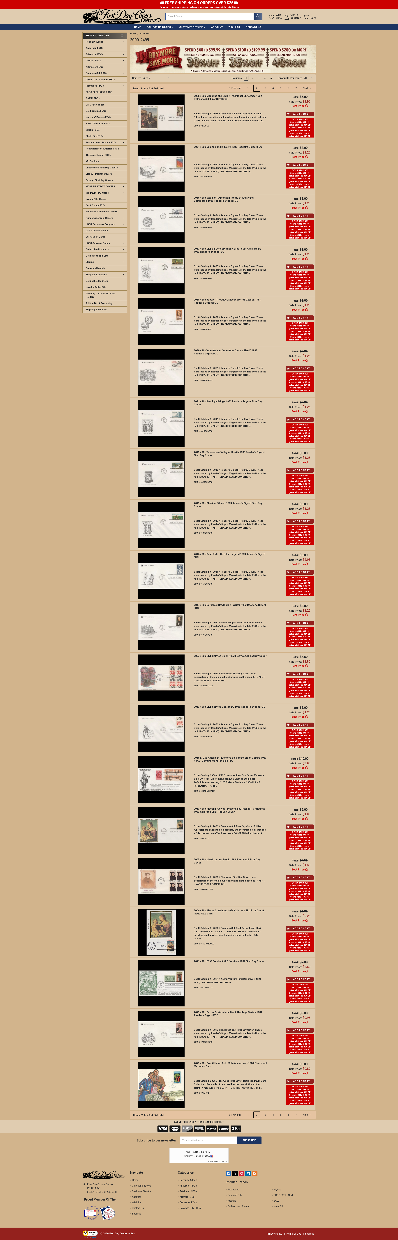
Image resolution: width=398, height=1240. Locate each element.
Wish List (234, 27)
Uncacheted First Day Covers (102, 167)
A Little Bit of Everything (99, 303)
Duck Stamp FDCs (95, 205)
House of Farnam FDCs (98, 117)
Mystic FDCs (93, 130)
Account (217, 27)
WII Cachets (92, 161)
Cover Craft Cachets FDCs (100, 79)
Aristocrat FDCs (94, 54)
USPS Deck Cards (95, 236)
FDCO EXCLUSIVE (284, 1195)
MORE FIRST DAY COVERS (100, 186)
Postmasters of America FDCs (102, 148)
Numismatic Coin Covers (99, 218)
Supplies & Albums (96, 274)
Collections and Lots (97, 255)
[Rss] (254, 1173)
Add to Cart (301, 114)
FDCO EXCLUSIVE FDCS (99, 92)
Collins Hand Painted (239, 1206)
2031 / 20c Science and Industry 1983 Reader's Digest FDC (228, 146)
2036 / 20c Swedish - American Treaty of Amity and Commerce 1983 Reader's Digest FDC (224, 199)
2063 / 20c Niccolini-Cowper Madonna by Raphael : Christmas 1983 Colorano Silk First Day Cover (229, 810)
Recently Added (94, 41)
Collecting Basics (159, 27)
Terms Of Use (293, 1233)
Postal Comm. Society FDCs (101, 142)
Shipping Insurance (96, 309)
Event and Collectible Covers (101, 211)
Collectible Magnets (97, 281)
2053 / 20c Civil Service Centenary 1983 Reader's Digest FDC (229, 706)
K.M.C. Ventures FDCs (98, 123)
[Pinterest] (241, 1173)
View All (278, 1206)
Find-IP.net (223, 1161)
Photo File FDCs (94, 136)
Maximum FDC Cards (97, 192)
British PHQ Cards (96, 199)
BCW (276, 1200)
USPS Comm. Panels (97, 230)
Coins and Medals (95, 268)
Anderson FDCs (94, 48)
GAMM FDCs (93, 98)
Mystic (277, 1189)
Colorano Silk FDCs (96, 73)
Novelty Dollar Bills (96, 287)
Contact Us (253, 27)
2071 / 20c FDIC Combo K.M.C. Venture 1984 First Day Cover (229, 961)
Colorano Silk (235, 1195)
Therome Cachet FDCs (98, 155)
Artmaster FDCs (94, 67)
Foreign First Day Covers (99, 180)
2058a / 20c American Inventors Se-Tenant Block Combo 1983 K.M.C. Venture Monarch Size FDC (230, 759)
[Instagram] (248, 1173)
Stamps (90, 262)
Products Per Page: (290, 78)
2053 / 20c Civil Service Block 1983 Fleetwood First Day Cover (230, 655)
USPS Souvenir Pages (98, 243)
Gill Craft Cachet (95, 104)
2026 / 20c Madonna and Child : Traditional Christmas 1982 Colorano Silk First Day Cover (228, 97)
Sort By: (136, 78)
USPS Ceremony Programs (100, 224)
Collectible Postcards (97, 249)
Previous (236, 88)
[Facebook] (228, 1173)
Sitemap (136, 1213)
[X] (235, 1173)
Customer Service (191, 27)
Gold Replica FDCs (96, 111)
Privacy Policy (274, 1233)
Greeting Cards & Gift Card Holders (100, 295)
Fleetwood (233, 1189)
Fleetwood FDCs (95, 85)
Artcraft (232, 1200)
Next (306, 88)
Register (295, 17)
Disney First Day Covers (99, 173)
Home (137, 27)
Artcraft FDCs (93, 60)
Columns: (236, 78)
